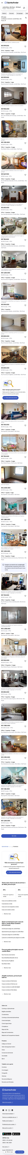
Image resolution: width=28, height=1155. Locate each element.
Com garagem (20, 13)
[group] (14, 39)
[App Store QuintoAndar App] (16, 1134)
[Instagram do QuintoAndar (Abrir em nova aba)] (6, 1110)
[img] (14, 32)
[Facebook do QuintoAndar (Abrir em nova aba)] (3, 1110)
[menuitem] (5, 847)
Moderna (4, 13)
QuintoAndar (5, 846)
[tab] (4, 13)
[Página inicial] (12, 3)
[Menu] (2, 2)
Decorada (11, 13)
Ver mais (14, 835)
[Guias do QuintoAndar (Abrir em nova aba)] (9, 1110)
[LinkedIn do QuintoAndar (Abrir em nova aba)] (12, 1110)
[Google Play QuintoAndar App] (6, 1134)
